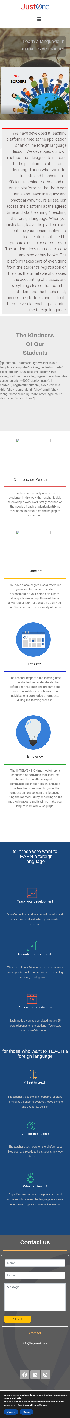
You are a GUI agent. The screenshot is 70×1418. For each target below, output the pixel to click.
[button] (39, 18)
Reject (26, 1411)
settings (41, 1405)
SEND (17, 1319)
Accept (10, 1411)
